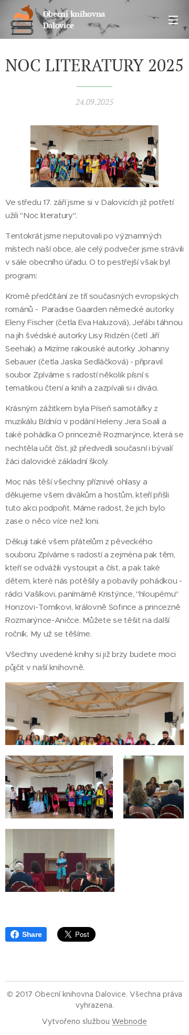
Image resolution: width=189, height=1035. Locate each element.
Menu (173, 19)
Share (31, 934)
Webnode (129, 1021)
